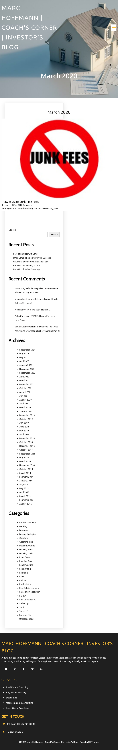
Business (23, 530)
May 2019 (24, 430)
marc (7, 205)
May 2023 (24, 357)
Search (12, 229)
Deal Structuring (27, 545)
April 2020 (24, 403)
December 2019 (27, 415)
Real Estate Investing (29, 588)
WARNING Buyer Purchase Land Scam (31, 261)
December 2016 (27, 446)
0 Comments (26, 205)
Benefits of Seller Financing (26, 269)
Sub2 (21, 607)
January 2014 (25, 480)
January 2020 (25, 411)
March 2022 (25, 380)
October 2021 (26, 388)
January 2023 (25, 365)
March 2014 (25, 473)
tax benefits (25, 615)
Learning (23, 573)
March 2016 (25, 461)
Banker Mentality (27, 522)
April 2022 (24, 376)
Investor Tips (25, 561)
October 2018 (26, 442)
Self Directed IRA (27, 599)
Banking (23, 526)
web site (19, 309)
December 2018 (27, 438)
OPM (21, 576)
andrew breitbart (23, 299)
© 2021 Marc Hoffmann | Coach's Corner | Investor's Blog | (49, 742)
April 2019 (24, 434)
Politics (22, 580)
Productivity (25, 584)
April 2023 (24, 361)
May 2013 (24, 488)
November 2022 (27, 369)
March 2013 (25, 496)
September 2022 (27, 373)
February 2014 (26, 477)
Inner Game (24, 557)
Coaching (23, 538)
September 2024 (27, 350)
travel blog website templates (29, 288)
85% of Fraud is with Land (25, 254)
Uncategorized (26, 619)
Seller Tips (24, 603)
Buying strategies (27, 534)
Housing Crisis (26, 553)
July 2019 (24, 423)
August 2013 (25, 484)
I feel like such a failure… (39, 309)
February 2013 (26, 500)
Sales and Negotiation (29, 592)
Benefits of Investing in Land (26, 265)
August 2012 (25, 504)
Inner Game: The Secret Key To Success (32, 258)
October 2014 (26, 469)
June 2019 (24, 426)
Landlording (25, 569)
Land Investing (26, 565)
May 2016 (24, 457)
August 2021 (25, 392)
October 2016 (26, 450)
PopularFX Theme (89, 742)
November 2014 (27, 465)
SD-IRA (22, 596)
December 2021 (27, 384)
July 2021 (24, 396)
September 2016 (27, 454)
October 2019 (26, 419)
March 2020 (25, 407)
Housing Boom (26, 549)
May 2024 (24, 353)
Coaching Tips (26, 542)
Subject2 (23, 611)
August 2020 (25, 400)
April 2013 (24, 492)
